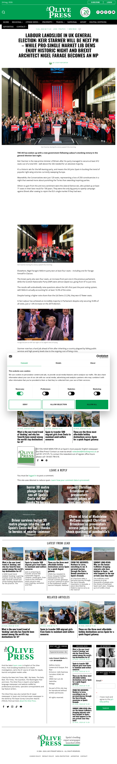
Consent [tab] (24, 363)
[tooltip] (98, 12)
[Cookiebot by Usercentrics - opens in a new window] (98, 356)
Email (99, 681)
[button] (65, 652)
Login (109, 2)
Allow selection (58, 404)
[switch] (45, 393)
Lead (55, 29)
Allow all (92, 404)
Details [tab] (58, 363)
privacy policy (107, 700)
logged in (33, 475)
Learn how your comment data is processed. (70, 480)
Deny (25, 404)
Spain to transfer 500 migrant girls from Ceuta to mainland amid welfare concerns (58, 435)
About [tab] (92, 363)
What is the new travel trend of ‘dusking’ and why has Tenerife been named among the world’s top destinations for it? (30, 436)
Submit (106, 708)
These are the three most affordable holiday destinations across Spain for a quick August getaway (85, 435)
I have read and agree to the (107, 699)
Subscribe (95, 2)
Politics (62, 29)
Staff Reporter (61, 63)
